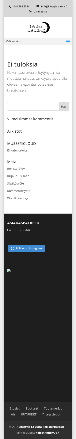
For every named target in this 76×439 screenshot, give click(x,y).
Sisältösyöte (15, 183)
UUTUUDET (29, 414)
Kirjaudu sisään (18, 176)
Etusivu (15, 408)
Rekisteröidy (16, 169)
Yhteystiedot (51, 414)
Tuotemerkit (53, 408)
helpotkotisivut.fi (47, 433)
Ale (13, 414)
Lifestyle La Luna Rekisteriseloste (42, 427)
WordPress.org (17, 198)
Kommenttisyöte (18, 191)
